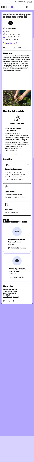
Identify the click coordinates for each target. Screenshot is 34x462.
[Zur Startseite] (7, 7)
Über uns (6, 48)
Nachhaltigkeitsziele (20, 48)
